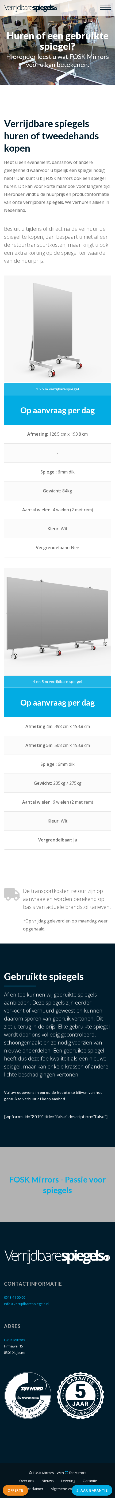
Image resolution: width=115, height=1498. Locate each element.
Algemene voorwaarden (70, 1488)
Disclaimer (34, 1488)
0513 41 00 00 (14, 1297)
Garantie (90, 1480)
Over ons (26, 1480)
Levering (68, 1480)
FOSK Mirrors (14, 1339)
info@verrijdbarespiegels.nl (26, 1303)
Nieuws (48, 1480)
